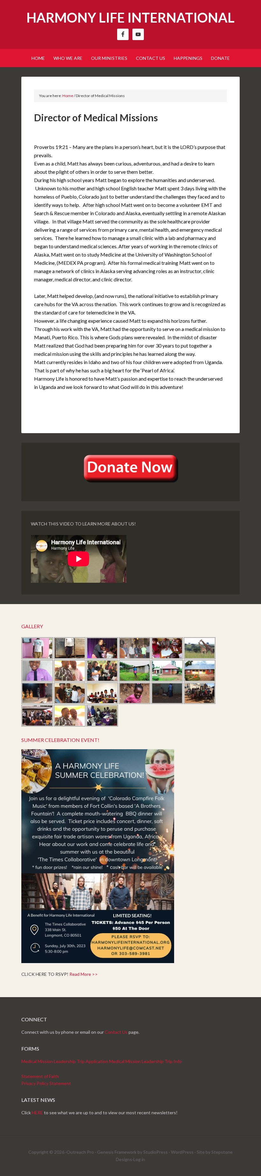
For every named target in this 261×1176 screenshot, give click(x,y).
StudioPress (155, 1152)
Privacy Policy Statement (46, 1083)
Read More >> (83, 974)
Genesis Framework (117, 1152)
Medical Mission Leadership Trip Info (145, 1061)
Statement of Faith (40, 1076)
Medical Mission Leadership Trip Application (64, 1061)
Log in (139, 1159)
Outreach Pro (80, 1152)
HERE (37, 1112)
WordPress (182, 1152)
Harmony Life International (130, 17)
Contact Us (116, 1032)
